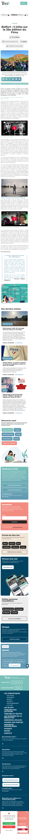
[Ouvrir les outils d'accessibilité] (27, 665)
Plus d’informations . (6, 251)
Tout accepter (9, 823)
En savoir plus (5, 496)
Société (9, 701)
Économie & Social (7, 324)
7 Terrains (14, 612)
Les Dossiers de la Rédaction (13, 717)
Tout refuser (9, 826)
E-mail (3, 515)
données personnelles (17, 527)
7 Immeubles (19, 609)
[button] (3, 79)
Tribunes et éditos (13, 714)
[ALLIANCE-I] (14, 18)
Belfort (25, 41)
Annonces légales (13, 720)
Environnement (13, 703)
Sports (9, 699)
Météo (7, 731)
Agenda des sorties (13, 722)
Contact (8, 733)
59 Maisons (6, 612)
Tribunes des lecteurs (10, 710)
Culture (14, 23)
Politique (10, 695)
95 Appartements (8, 609)
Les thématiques (12, 693)
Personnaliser (9, 830)
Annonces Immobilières (10, 725)
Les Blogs (8, 707)
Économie (10, 697)
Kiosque (8, 728)
